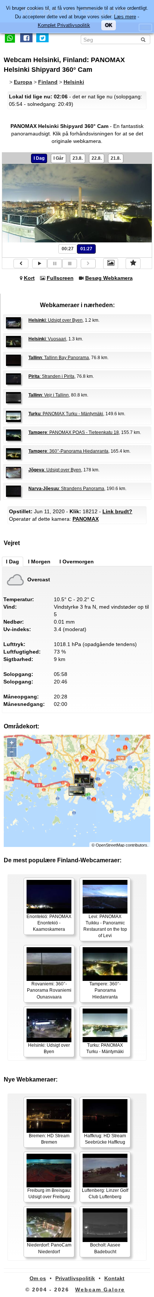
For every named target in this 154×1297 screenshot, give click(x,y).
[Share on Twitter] (42, 38)
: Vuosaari (47, 339)
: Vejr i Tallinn (48, 395)
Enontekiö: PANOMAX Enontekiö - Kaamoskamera (49, 923)
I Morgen (39, 562)
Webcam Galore (100, 1290)
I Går (58, 158)
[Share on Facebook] (26, 38)
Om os (38, 1278)
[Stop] (69, 263)
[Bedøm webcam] (133, 263)
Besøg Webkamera (109, 278)
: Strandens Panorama (66, 488)
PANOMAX (86, 519)
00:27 (68, 248)
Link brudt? (117, 511)
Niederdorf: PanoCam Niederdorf (49, 1248)
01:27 (86, 248)
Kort (29, 278)
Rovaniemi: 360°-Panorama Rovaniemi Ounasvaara (49, 990)
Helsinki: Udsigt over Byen (49, 1048)
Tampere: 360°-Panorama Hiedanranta (105, 990)
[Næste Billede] (88, 263)
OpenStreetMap (110, 845)
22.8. (97, 158)
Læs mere (125, 16)
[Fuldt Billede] (110, 263)
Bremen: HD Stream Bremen (49, 1139)
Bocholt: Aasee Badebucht (105, 1248)
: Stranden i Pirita (51, 376)
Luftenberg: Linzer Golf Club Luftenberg (105, 1193)
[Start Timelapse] (39, 263)
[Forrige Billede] (20, 263)
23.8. (78, 158)
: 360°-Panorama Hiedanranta (68, 451)
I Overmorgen (76, 562)
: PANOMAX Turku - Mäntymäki (65, 413)
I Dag (39, 158)
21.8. (116, 158)
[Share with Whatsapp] (10, 38)
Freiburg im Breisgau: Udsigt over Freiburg (49, 1193)
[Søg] (143, 40)
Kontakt (114, 1278)
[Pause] (54, 263)
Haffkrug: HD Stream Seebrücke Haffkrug (105, 1139)
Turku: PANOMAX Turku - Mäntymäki (105, 1048)
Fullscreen (60, 278)
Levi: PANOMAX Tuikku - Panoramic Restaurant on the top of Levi (105, 926)
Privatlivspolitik (75, 1278)
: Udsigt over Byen (55, 320)
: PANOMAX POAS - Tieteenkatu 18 (73, 432)
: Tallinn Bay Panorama (58, 357)
